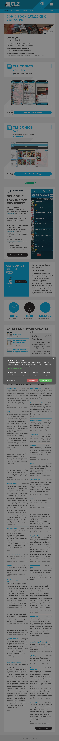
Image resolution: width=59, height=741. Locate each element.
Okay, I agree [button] (45, 380)
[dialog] (29, 370)
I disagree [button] (32, 380)
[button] (29, 368)
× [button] (53, 358)
